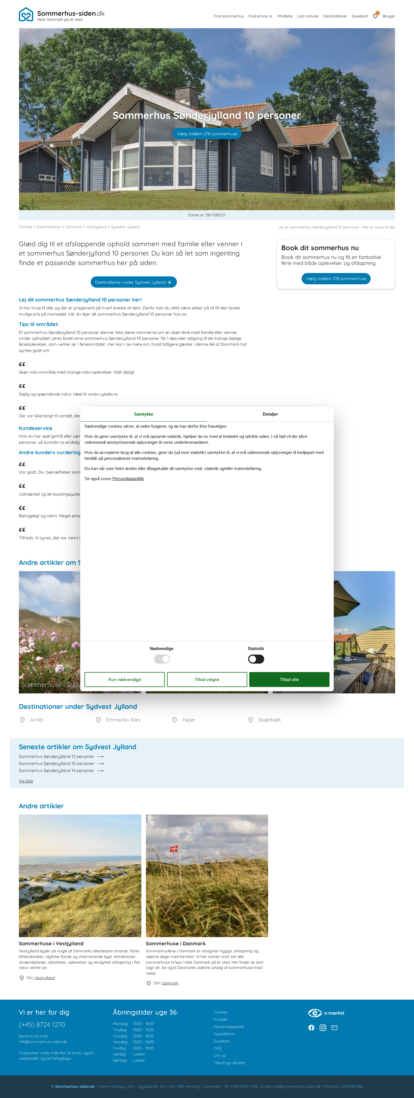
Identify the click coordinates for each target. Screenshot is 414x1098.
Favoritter (377, 13)
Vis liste (26, 781)
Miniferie (285, 16)
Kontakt (221, 1019)
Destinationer (335, 16)
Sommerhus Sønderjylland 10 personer (56, 763)
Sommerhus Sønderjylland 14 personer (56, 770)
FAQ (218, 1048)
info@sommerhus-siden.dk (43, 1041)
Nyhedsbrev (224, 1033)
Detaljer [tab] (270, 414)
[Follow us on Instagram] (322, 1027)
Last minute (308, 16)
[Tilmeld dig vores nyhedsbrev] (334, 1027)
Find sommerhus (228, 16)
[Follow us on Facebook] (311, 1027)
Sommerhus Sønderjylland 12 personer (56, 756)
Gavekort (360, 16)
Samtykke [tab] (143, 414)
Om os (220, 1055)
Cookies (221, 1012)
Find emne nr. (260, 16)
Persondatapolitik (229, 1026)
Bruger (389, 16)
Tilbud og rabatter (230, 1062)
